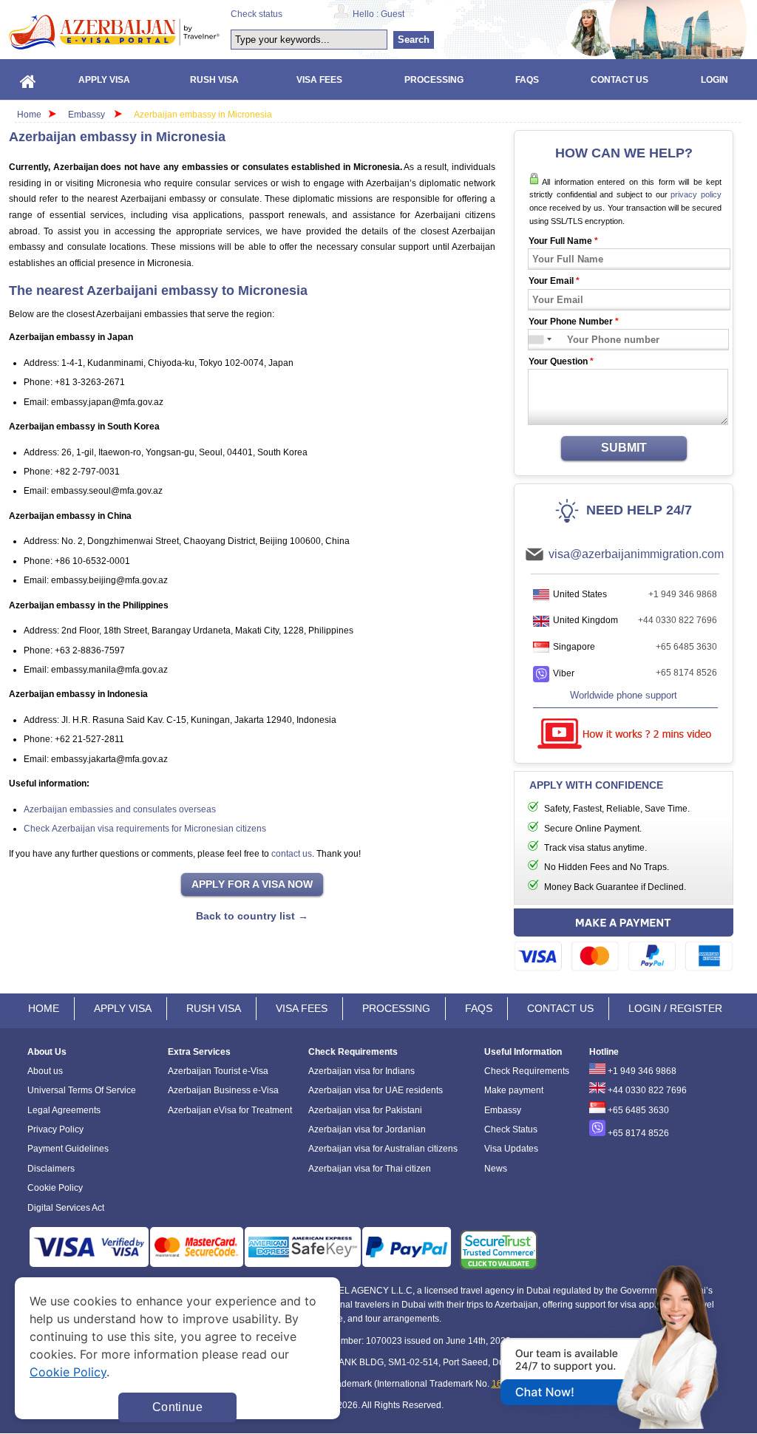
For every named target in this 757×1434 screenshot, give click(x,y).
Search (414, 39)
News (495, 1168)
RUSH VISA (213, 1008)
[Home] (28, 79)
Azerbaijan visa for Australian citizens (383, 1149)
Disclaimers (51, 1168)
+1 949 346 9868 (682, 594)
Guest (392, 14)
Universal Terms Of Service (81, 1090)
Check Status (510, 1129)
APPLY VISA (123, 1008)
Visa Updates (511, 1149)
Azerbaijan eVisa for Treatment (230, 1110)
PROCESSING (396, 1008)
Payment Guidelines (68, 1149)
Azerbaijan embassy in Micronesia (203, 114)
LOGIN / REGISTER (675, 1008)
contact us (291, 854)
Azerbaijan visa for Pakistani (365, 1110)
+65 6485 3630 (686, 647)
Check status (256, 14)
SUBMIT (624, 447)
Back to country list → (252, 916)
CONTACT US (560, 1008)
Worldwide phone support (623, 695)
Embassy (87, 114)
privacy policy (696, 194)
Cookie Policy (55, 1188)
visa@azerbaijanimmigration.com (636, 554)
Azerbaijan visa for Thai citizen (369, 1168)
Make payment (513, 1090)
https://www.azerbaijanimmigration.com (114, 31)
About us (45, 1071)
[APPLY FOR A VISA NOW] (252, 885)
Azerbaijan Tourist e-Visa (218, 1071)
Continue (177, 1407)
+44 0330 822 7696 (677, 620)
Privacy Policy (55, 1129)
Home (29, 114)
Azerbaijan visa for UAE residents (375, 1090)
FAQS (478, 1008)
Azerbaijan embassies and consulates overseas (120, 809)
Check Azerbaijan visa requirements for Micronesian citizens (145, 828)
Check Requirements (526, 1071)
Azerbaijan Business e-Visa (223, 1090)
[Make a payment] (623, 942)
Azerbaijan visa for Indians (361, 1071)
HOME (43, 1008)
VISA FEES (301, 1008)
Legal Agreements (64, 1110)
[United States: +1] (536, 340)
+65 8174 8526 (686, 672)
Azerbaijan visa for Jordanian (367, 1129)
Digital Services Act (65, 1208)
